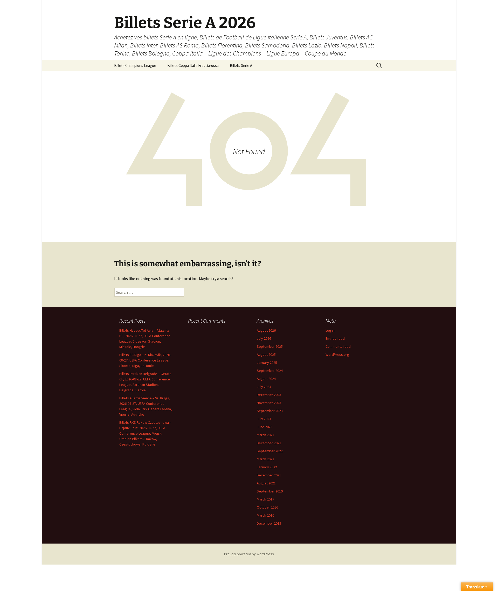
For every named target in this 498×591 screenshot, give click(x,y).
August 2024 (266, 378)
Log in (330, 330)
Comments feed (338, 346)
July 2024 (264, 386)
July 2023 (264, 418)
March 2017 (265, 499)
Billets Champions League (135, 65)
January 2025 (267, 362)
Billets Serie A (241, 65)
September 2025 (270, 346)
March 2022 (265, 459)
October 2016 (267, 507)
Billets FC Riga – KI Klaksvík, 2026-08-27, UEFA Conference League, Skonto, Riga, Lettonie (145, 360)
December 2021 (269, 475)
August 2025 (266, 354)
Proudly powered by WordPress (249, 554)
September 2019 (270, 491)
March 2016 (265, 515)
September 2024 (270, 370)
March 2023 (265, 435)
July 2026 (264, 338)
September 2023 (270, 410)
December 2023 (269, 394)
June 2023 (264, 427)
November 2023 (269, 402)
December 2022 (269, 443)
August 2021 (266, 483)
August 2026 (266, 330)
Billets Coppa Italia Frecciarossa (193, 65)
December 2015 (269, 523)
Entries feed (335, 338)
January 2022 (267, 467)
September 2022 (270, 451)
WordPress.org (337, 354)
